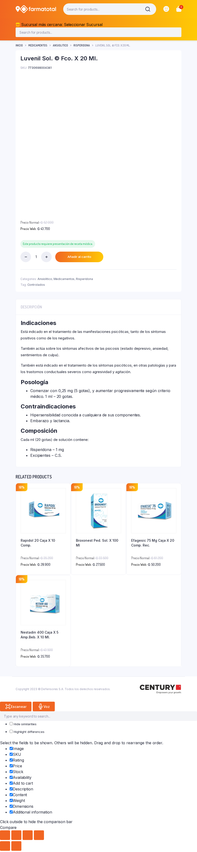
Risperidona (82, 45)
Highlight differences (28, 732)
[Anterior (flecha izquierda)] (5, 846)
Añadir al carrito (79, 257)
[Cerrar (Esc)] (39, 835)
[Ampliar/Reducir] (5, 835)
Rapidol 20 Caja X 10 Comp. (38, 542)
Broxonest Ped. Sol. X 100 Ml (97, 542)
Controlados (36, 284)
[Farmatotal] (38, 9)
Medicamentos (37, 45)
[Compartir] (28, 835)
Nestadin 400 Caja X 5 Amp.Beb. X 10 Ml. (39, 634)
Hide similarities (25, 724)
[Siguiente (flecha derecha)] (16, 846)
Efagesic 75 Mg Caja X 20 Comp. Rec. (152, 542)
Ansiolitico (60, 45)
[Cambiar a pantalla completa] (16, 835)
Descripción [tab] (31, 307)
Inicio (19, 45)
